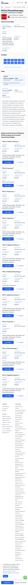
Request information (20, 582)
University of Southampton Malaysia (18, 554)
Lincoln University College (19, 7)
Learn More (8, 162)
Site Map (4, 410)
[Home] (2, 7)
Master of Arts (5, 424)
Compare (21, 162)
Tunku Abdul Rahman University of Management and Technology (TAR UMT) (20, 496)
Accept (5, 576)
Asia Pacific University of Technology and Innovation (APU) (20, 412)
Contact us (5, 408)
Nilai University (18, 480)
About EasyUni (5, 406)
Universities (7, 7)
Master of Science (6, 422)
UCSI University (18, 501)
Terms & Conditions (15, 572)
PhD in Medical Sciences (10, 245)
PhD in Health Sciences (10, 141)
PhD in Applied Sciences (10, 375)
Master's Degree (6, 416)
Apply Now (7, 582)
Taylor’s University (19, 490)
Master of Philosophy (7, 426)
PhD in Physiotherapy (9, 348)
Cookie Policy (8, 571)
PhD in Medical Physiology (11, 272)
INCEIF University (19, 432)
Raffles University (19, 483)
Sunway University (19, 488)
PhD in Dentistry (7, 218)
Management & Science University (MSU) (19, 466)
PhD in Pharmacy (8, 191)
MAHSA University (19, 462)
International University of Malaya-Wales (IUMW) (20, 440)
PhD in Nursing (7, 168)
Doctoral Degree (6, 428)
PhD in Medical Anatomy (10, 295)
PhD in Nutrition (7, 322)
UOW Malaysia (18, 558)
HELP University (18, 426)
